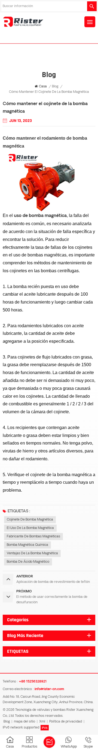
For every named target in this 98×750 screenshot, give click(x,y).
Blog (55, 86)
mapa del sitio (24, 721)
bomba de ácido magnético (28, 562)
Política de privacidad (65, 721)
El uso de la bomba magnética (30, 528)
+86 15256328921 (33, 681)
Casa (43, 86)
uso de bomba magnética (40, 216)
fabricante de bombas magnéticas (33, 536)
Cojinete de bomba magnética (30, 519)
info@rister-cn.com (49, 689)
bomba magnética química (27, 545)
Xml (42, 721)
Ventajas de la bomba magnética (32, 553)
